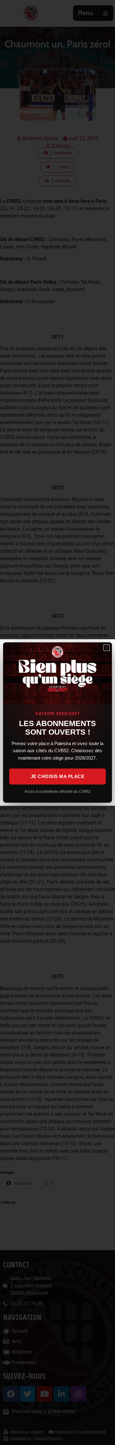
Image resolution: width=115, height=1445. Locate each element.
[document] (57, 722)
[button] (106, 647)
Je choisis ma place (58, 776)
